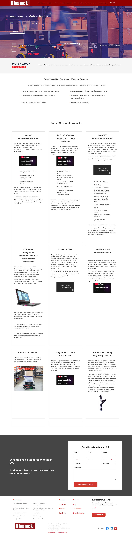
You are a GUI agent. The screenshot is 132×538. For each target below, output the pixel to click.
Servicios (62, 3)
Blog (95, 3)
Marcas (49, 3)
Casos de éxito (71, 3)
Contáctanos (102, 3)
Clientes (55, 3)
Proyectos (62, 504)
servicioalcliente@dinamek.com (57, 532)
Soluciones (41, 3)
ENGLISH (112, 4)
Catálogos (88, 3)
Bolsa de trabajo (78, 513)
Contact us (17, 31)
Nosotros (80, 3)
